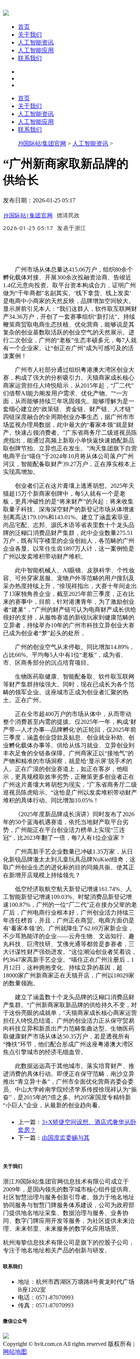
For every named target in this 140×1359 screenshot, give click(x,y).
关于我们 (30, 34)
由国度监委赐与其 (66, 1138)
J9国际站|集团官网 (42, 143)
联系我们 (30, 58)
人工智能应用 (36, 50)
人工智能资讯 (36, 42)
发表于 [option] (71, 228)
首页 (24, 27)
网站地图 (15, 1352)
